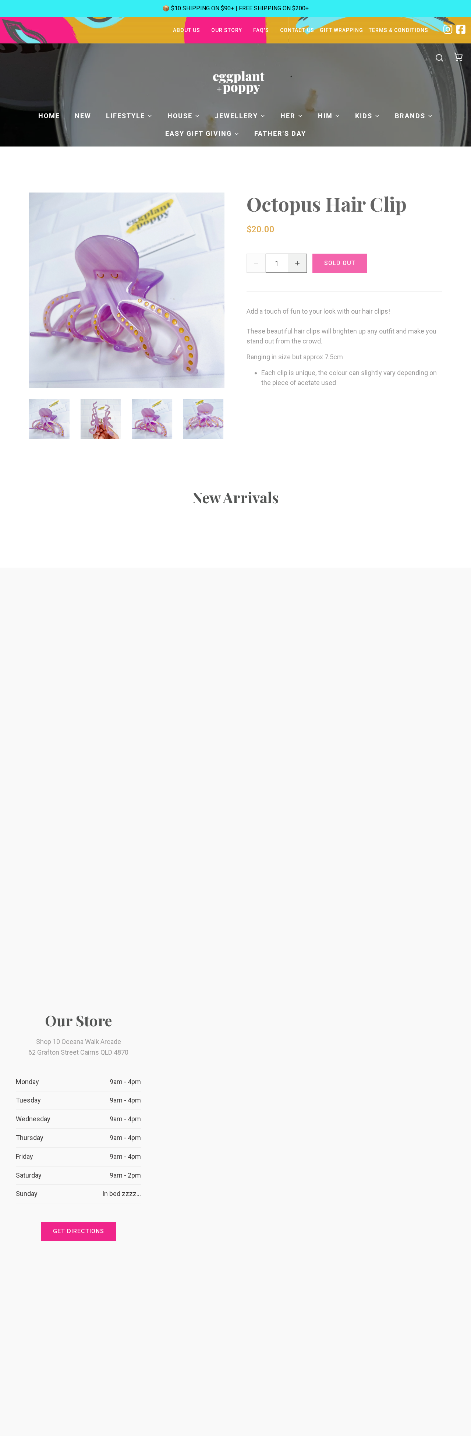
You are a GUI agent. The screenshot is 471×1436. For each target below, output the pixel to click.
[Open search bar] (439, 58)
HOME (49, 116)
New (83, 116)
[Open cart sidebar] (459, 57)
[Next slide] (213, 419)
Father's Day (280, 133)
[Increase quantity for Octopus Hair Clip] (297, 263)
